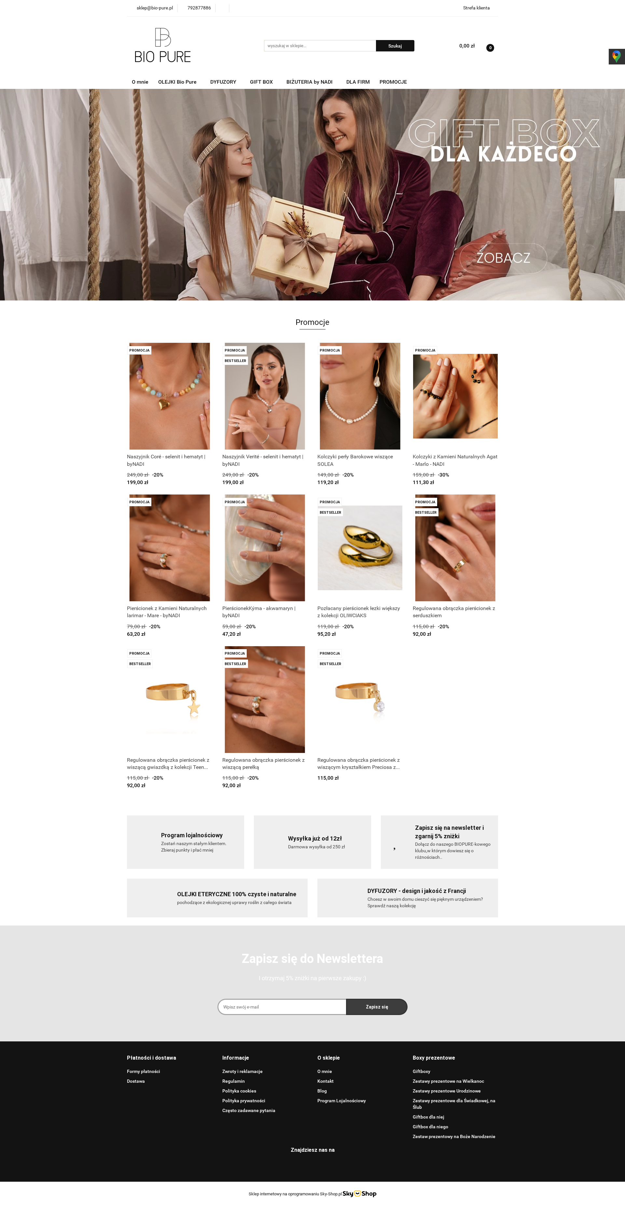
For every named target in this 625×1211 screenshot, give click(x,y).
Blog (322, 1090)
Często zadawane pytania (248, 1110)
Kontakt (325, 1081)
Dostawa (136, 1081)
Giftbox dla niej (428, 1117)
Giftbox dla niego (430, 1126)
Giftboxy (421, 1071)
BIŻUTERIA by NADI (310, 82)
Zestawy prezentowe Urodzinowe (447, 1090)
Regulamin (233, 1081)
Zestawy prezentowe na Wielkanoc (448, 1081)
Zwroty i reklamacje (242, 1071)
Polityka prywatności (243, 1100)
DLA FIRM (358, 82)
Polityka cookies (239, 1090)
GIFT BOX (262, 82)
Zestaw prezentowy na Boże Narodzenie (454, 1136)
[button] (151, 1058)
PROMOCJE (393, 82)
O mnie (140, 82)
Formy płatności (143, 1071)
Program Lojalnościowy (341, 1100)
